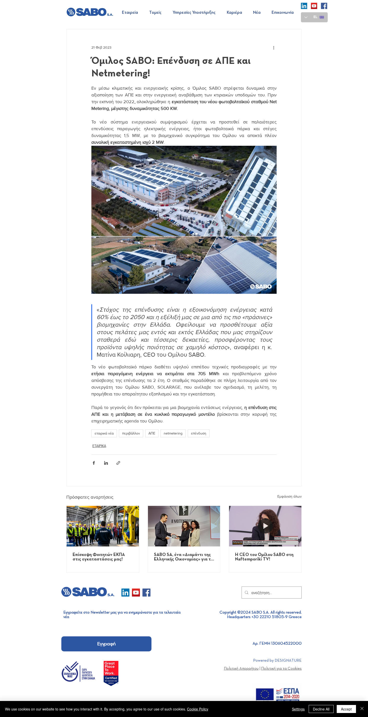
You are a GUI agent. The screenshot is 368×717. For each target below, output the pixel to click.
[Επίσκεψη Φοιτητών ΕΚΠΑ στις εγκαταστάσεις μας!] (103, 526)
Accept (346, 708)
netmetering (173, 433)
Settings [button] (298, 708)
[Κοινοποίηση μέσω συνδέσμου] (118, 463)
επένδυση (198, 433)
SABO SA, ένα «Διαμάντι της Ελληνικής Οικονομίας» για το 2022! (183, 556)
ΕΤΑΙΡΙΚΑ (99, 446)
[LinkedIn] (304, 6)
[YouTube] (314, 6)
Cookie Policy (197, 708)
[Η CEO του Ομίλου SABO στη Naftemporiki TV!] (265, 526)
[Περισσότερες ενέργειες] (274, 47)
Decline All (321, 708)
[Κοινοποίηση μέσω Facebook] (93, 463)
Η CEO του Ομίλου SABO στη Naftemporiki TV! (264, 556)
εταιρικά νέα (104, 433)
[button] (131, 12)
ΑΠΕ (151, 433)
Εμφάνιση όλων (289, 496)
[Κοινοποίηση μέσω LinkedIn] (106, 463)
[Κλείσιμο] (362, 709)
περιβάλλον (131, 433)
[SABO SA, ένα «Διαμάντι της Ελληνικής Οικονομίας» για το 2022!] (184, 526)
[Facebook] (324, 6)
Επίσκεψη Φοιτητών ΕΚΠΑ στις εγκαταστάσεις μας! (99, 556)
